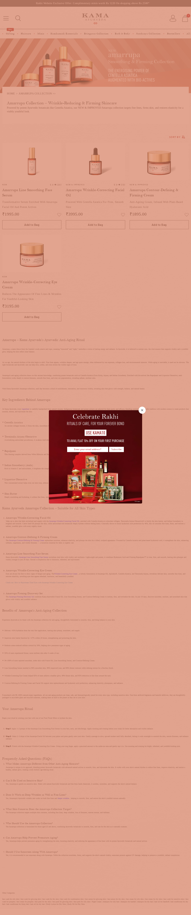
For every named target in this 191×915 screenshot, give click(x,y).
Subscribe (116, 449)
